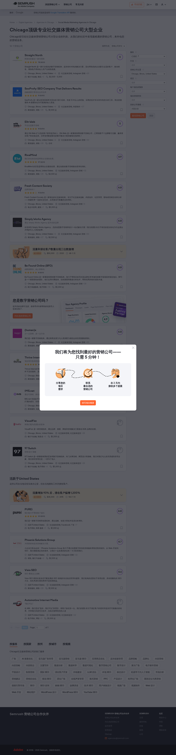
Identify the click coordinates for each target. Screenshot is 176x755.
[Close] (133, 348)
